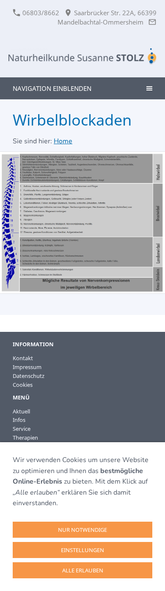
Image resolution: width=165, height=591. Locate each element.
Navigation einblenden (52, 88)
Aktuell (21, 411)
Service (21, 428)
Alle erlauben (82, 570)
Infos (19, 420)
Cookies (23, 385)
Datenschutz (28, 376)
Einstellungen (82, 550)
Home (63, 141)
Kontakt (23, 358)
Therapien (25, 437)
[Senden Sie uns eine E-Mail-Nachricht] (152, 22)
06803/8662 (40, 12)
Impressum (27, 367)
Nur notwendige (82, 530)
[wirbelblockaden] (82, 223)
